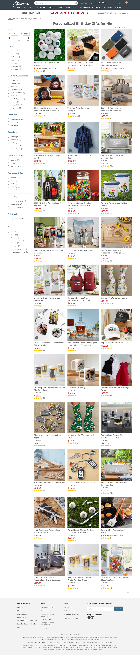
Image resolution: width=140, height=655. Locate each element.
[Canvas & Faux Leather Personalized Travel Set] (116, 90)
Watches (14, 87)
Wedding (15, 140)
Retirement (15, 146)
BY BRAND (107, 7)
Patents (20, 627)
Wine (13, 235)
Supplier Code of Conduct (27, 624)
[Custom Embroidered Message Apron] (116, 369)
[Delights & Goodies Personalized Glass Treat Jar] (116, 559)
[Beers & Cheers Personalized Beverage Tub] (116, 464)
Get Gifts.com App (71, 619)
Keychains (15, 90)
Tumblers (15, 122)
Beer (13, 232)
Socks (14, 80)
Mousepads (16, 204)
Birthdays (15, 137)
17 (128, 27)
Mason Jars (15, 125)
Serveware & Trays (18, 252)
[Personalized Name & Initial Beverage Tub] (116, 137)
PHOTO (118, 7)
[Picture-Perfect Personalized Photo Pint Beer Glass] (83, 559)
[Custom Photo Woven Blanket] (83, 232)
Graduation (15, 149)
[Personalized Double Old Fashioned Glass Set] (116, 417)
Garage (14, 60)
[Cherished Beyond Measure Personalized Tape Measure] (49, 90)
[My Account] (115, 3)
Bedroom (15, 66)
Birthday (15, 143)
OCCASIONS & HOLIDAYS (90, 7)
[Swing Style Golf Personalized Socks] (83, 417)
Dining (14, 63)
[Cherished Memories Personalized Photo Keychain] (49, 325)
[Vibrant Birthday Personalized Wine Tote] (49, 280)
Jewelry (14, 102)
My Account (68, 608)
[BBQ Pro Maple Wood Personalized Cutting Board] (116, 232)
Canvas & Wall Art (18, 249)
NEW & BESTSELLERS (23, 7)
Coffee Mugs (17, 119)
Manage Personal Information (47, 624)
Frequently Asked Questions (47, 615)
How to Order (46, 619)
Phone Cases (16, 207)
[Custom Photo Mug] (83, 369)
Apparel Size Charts (48, 608)
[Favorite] (120, 3)
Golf (13, 184)
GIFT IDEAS (40, 7)
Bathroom (15, 69)
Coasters (15, 246)
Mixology (15, 238)
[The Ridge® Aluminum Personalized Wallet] (116, 45)
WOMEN (51, 7)
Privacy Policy (22, 617)
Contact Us (45, 611)
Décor (14, 54)
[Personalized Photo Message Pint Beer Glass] (49, 232)
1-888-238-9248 (99, 3)
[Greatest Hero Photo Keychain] (83, 464)
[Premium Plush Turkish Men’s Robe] (83, 137)
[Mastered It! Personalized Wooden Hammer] (49, 464)
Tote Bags (15, 108)
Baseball (14, 190)
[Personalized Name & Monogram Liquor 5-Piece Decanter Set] (83, 325)
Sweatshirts (16, 105)
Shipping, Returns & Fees (73, 614)
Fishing (14, 178)
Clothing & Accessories (19, 219)
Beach (14, 181)
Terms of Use (22, 614)
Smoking (14, 187)
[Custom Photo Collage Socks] (116, 280)
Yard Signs (15, 166)
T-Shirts (15, 83)
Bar (13, 51)
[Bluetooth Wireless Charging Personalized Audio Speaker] (83, 45)
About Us (20, 608)
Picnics (14, 163)
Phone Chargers (17, 201)
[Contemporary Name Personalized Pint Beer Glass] (49, 369)
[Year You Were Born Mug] (83, 90)
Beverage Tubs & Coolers (17, 242)
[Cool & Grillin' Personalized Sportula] (116, 512)
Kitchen (14, 57)
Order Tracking (69, 611)
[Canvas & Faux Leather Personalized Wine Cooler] (83, 280)
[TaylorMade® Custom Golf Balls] (49, 45)
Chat (85, 3)
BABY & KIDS (71, 7)
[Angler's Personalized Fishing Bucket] (116, 185)
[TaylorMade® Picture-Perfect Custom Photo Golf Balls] (83, 512)
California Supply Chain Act (27, 621)
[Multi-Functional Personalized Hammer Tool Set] (49, 512)
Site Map (44, 628)
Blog (19, 611)
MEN (61, 7)
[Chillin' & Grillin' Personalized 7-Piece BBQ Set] (49, 185)
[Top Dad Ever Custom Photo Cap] (116, 325)
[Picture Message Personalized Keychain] (49, 417)
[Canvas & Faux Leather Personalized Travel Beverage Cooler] (49, 559)
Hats (13, 96)
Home (10, 19)
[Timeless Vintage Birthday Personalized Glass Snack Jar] (83, 185)
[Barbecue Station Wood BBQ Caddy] (49, 137)
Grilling (14, 160)
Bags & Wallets (17, 93)
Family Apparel (17, 99)
